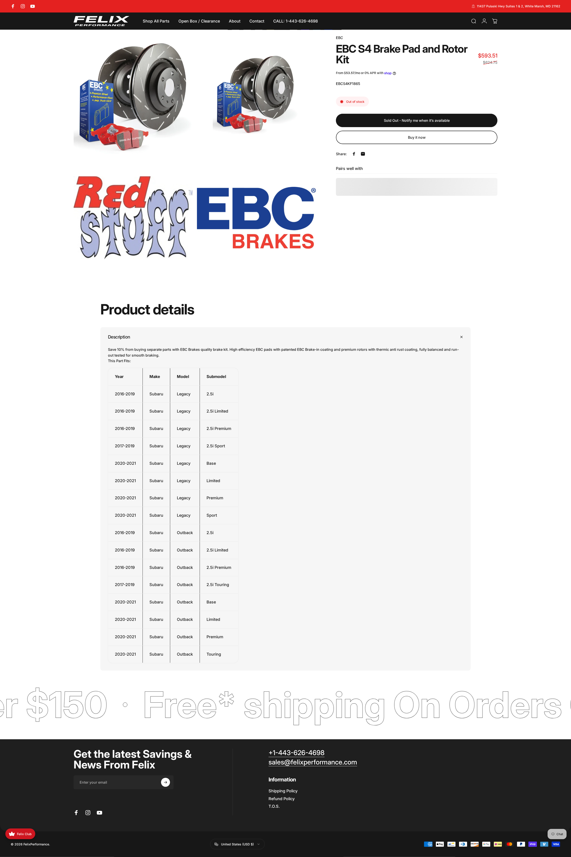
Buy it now (417, 137)
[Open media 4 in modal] (256, 217)
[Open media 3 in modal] (133, 217)
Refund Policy (282, 798)
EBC (339, 37)
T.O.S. (274, 806)
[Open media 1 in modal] (133, 94)
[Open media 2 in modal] (256, 94)
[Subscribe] (165, 782)
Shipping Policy (283, 791)
